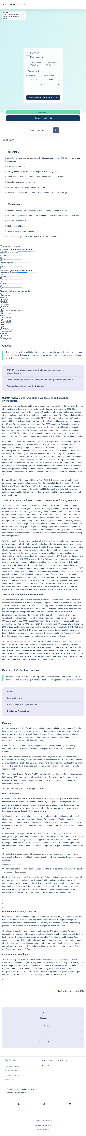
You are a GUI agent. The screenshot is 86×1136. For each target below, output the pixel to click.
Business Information (11, 1071)
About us (45, 1065)
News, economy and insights (54, 1060)
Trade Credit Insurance (12, 1066)
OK (57, 130)
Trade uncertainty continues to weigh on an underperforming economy (40, 380)
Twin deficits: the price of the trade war (25, 386)
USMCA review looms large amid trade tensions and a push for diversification (36, 371)
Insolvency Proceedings (18, 711)
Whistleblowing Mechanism (43, 1125)
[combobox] (39, 131)
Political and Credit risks (12, 1075)
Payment (11, 692)
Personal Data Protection (43, 1120)
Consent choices (43, 1129)
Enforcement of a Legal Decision (22, 705)
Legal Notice (43, 1116)
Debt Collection (14, 698)
